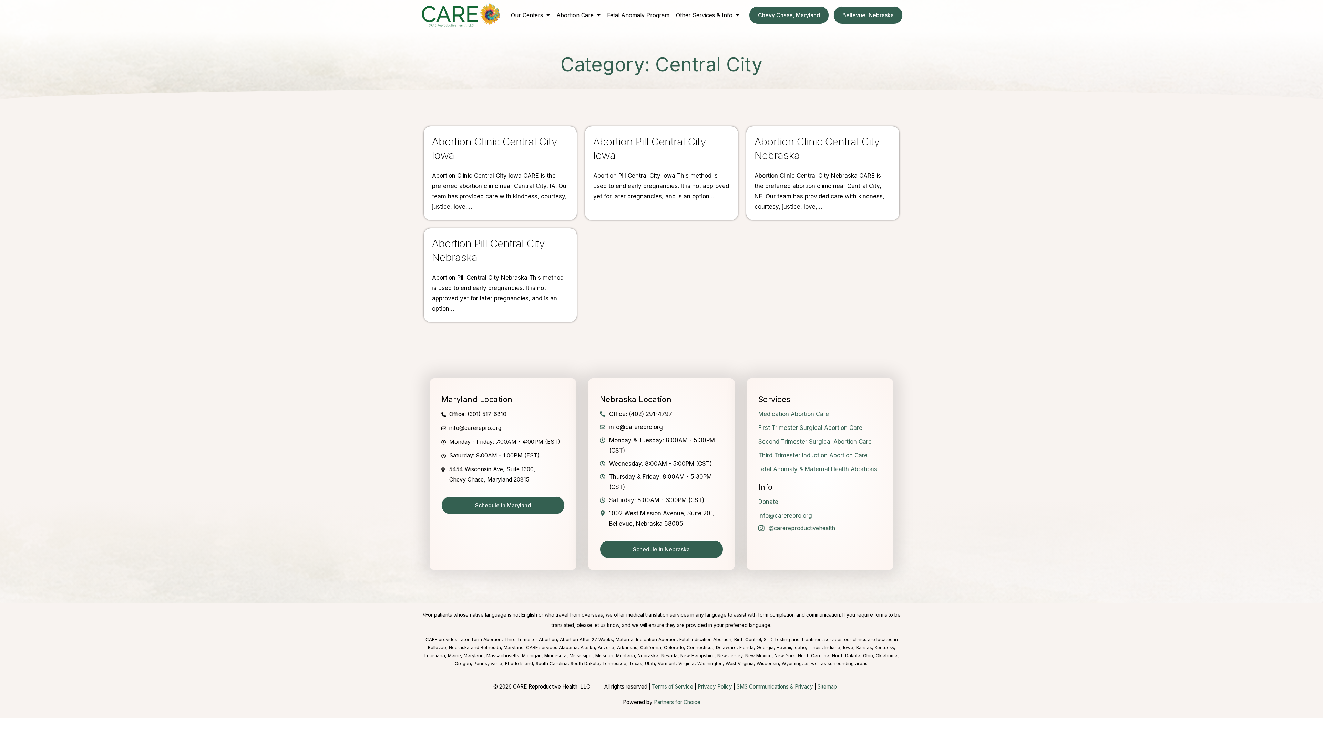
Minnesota (555, 655)
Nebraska (648, 655)
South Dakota (585, 663)
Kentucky (884, 647)
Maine (454, 655)
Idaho (800, 647)
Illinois (815, 647)
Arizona (606, 647)
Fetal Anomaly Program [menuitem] (638, 15)
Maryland (474, 655)
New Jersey (729, 655)
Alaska (588, 647)
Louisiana (434, 655)
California (650, 647)
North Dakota (846, 655)
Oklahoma (887, 655)
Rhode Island (519, 663)
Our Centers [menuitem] (527, 15)
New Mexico (758, 655)
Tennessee (614, 663)
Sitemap (827, 686)
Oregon (463, 663)
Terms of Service (672, 686)
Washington (710, 663)
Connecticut (700, 647)
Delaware (726, 647)
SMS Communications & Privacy (775, 686)
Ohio (868, 655)
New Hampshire (697, 655)
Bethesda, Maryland (502, 647)
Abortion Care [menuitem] (575, 15)
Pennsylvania (488, 663)
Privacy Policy (715, 686)
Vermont (667, 663)
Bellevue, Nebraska (449, 647)
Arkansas (627, 647)
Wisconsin (768, 663)
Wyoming (792, 663)
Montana (625, 655)
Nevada (669, 655)
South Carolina (552, 663)
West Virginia (740, 663)
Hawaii (784, 647)
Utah (650, 663)
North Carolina (813, 655)
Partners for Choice (677, 702)
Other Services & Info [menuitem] (704, 15)
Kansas (864, 647)
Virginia (686, 663)
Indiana (832, 647)
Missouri (604, 655)
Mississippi (581, 655)
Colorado (674, 647)
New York (785, 655)
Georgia (765, 647)
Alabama (568, 647)
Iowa (848, 647)
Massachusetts (502, 655)
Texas (635, 663)
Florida (746, 647)
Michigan (532, 655)
